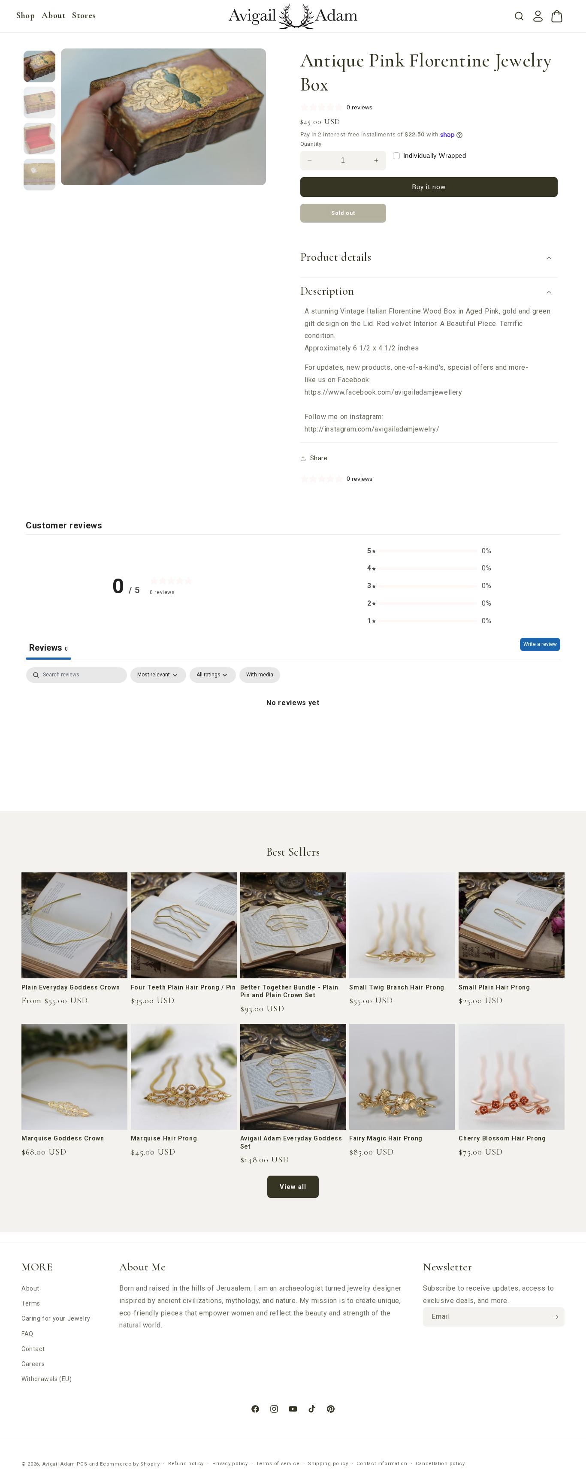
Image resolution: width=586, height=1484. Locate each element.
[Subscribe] (555, 1317)
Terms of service (277, 1463)
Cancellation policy (440, 1463)
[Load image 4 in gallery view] (39, 174)
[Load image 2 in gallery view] (39, 102)
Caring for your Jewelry (56, 1318)
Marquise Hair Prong (164, 1138)
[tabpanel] (293, 731)
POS (82, 1464)
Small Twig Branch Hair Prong (396, 987)
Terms (30, 1303)
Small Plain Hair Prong (494, 987)
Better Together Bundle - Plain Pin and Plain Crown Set (289, 991)
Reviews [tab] (48, 647)
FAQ (27, 1333)
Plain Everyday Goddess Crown (70, 987)
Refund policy (186, 1463)
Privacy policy (230, 1463)
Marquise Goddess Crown (62, 1138)
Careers (33, 1363)
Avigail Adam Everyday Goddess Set (291, 1142)
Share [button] (319, 458)
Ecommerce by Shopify (130, 1464)
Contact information (381, 1463)
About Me (142, 1267)
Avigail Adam (59, 1464)
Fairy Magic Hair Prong (386, 1138)
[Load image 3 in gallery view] (39, 138)
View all (293, 1187)
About (30, 1288)
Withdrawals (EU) (46, 1378)
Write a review (540, 644)
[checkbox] (259, 675)
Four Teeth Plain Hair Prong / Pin (183, 987)
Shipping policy (328, 1463)
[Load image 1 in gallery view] (39, 66)
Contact (33, 1348)
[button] (25, 15)
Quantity (311, 144)
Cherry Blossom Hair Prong (502, 1138)
